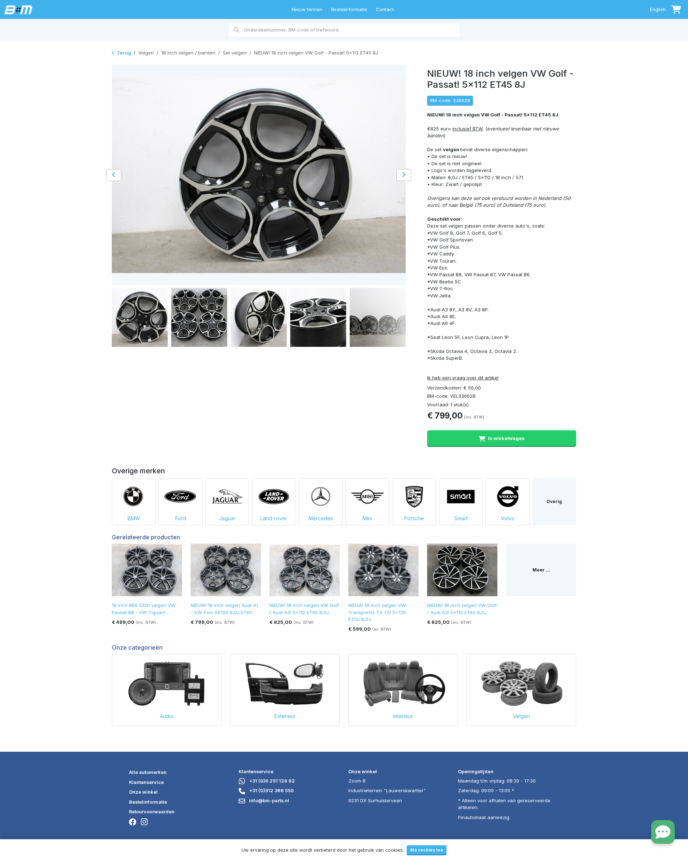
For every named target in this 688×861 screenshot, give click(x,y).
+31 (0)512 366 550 (271, 790)
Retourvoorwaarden (152, 811)
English (658, 9)
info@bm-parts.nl (268, 800)
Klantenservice (146, 782)
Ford (180, 518)
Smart (461, 518)
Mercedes (321, 518)
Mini (367, 518)
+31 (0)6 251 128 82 (271, 781)
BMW (134, 518)
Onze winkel (143, 792)
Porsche (414, 518)
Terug (123, 53)
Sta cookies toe (426, 849)
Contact (385, 9)
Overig (554, 501)
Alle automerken (148, 772)
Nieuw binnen (307, 9)
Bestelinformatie (349, 9)
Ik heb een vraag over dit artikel (462, 378)
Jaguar (227, 518)
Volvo (508, 518)
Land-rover (274, 518)
